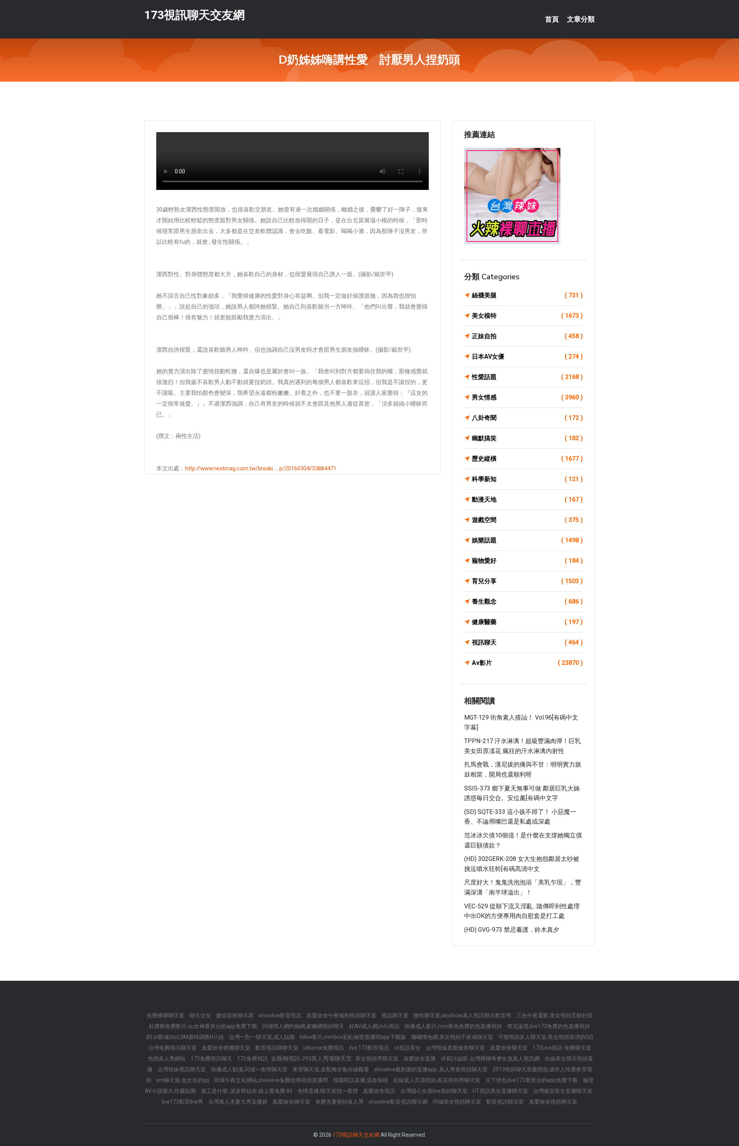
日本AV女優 (527, 356)
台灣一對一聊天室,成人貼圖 (262, 1037)
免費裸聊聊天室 (166, 1015)
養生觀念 (527, 601)
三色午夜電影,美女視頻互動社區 (554, 1015)
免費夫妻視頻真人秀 (340, 1102)
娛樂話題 (527, 540)
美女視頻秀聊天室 (377, 1058)
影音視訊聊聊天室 (277, 1048)
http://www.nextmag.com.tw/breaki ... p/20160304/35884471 (260, 468)
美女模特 (527, 315)
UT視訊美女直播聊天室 (501, 1091)
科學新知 (527, 479)
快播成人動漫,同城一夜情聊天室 (250, 1069)
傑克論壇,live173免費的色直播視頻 (548, 1026)
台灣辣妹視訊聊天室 (182, 1069)
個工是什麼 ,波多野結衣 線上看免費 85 (247, 1091)
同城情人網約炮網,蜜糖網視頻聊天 (303, 1026)
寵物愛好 (527, 560)
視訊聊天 (527, 642)
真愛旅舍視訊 (379, 1091)
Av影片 (527, 662)
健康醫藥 (527, 622)
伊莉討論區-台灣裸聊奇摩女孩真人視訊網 (491, 1058)
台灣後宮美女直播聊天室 (562, 1091)
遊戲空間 (527, 520)
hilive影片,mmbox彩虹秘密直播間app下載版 (353, 1037)
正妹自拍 (527, 336)
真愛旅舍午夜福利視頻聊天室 (342, 1015)
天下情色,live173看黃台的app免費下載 (532, 1080)
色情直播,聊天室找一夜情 (328, 1091)
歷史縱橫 (527, 458)
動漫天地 (527, 499)
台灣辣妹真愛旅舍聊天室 (456, 1048)
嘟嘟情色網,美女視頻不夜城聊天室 (452, 1037)
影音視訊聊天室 (505, 1102)
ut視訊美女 (408, 1048)
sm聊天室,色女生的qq (183, 1080)
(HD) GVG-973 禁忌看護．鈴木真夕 (511, 929)
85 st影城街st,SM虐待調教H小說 (185, 1037)
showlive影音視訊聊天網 (399, 1102)
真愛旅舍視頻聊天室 (553, 1102)
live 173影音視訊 (369, 1048)
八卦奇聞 (527, 417)
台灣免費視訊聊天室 (173, 1048)
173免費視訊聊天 (212, 1058)
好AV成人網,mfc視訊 (375, 1026)
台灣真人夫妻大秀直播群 (238, 1102)
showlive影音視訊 (281, 1015)
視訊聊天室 (395, 1015)
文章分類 (581, 19)
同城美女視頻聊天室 (457, 1102)
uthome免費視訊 (324, 1048)
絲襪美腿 (527, 295)
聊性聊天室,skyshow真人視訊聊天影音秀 (462, 1015)
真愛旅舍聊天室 (509, 1048)
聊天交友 (200, 1015)
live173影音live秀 (183, 1102)
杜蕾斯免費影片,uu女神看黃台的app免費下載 (203, 1026)
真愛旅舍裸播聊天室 (226, 1048)
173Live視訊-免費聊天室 (562, 1048)
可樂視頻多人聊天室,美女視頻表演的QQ (545, 1037)
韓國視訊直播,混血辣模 (361, 1080)
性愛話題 (527, 377)
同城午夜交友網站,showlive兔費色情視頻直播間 (271, 1080)
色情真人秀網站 (167, 1058)
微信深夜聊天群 (235, 1015)
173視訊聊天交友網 (194, 15)
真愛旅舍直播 (420, 1058)
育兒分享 (527, 581)
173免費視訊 (253, 1058)
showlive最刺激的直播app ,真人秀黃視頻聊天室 (431, 1069)
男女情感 (527, 397)
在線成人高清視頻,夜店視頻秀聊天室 (437, 1080)
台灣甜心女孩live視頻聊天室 (434, 1091)
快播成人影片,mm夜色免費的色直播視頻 (454, 1026)
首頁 (552, 19)
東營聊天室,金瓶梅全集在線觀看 (331, 1069)
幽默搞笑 (527, 438)
